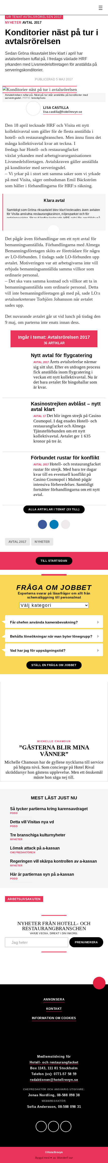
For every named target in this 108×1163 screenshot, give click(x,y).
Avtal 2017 (17, 542)
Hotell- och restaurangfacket (54, 1062)
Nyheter (42, 542)
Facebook (41, 1126)
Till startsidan (54, 560)
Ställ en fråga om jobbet (53, 665)
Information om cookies (54, 1018)
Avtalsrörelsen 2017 (42, 17)
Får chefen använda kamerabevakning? (44, 622)
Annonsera (54, 999)
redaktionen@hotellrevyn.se (54, 1080)
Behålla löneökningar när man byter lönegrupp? (51, 636)
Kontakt (54, 1009)
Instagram (65, 1126)
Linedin (53, 1126)
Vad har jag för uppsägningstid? (38, 650)
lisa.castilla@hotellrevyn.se (62, 112)
